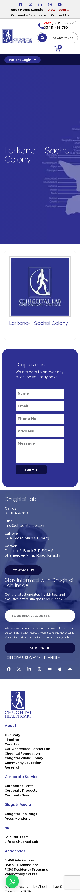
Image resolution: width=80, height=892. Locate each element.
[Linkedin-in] (40, 3)
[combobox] (57, 37)
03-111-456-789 (56, 28)
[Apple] (60, 668)
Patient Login (20, 60)
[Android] (70, 668)
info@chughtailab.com (25, 526)
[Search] (42, 37)
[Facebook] (20, 3)
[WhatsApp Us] (12, 881)
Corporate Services (26, 15)
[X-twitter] (30, 3)
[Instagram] (50, 3)
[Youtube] (59, 3)
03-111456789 (16, 513)
